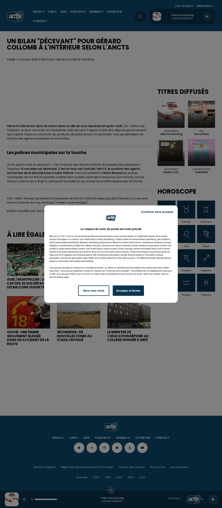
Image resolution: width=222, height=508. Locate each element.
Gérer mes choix (93, 291)
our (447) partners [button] (65, 236)
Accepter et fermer (128, 291)
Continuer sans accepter (157, 212)
